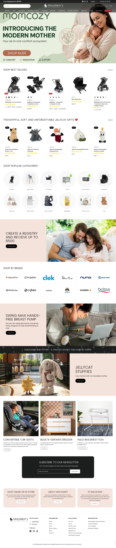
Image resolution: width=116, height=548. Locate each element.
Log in (70, 523)
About (50, 523)
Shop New (7, 449)
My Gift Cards (72, 526)
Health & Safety (73, 11)
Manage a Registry (93, 528)
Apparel (84, 11)
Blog (50, 530)
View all (110, 70)
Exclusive (99, 11)
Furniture (22, 11)
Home (50, 521)
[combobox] (17, 6)
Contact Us (95, 503)
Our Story (58, 501)
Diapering (61, 11)
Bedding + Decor (33, 11)
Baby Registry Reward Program (96, 521)
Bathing (53, 11)
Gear (14, 11)
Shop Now (11, 333)
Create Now (11, 246)
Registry (108, 10)
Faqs (50, 526)
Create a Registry (93, 523)
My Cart (71, 521)
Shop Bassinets (82, 448)
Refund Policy (72, 528)
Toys (91, 11)
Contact (51, 533)
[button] (10, 104)
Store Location (21, 501)
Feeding (45, 11)
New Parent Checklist (74, 535)
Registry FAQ (72, 530)
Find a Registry (92, 526)
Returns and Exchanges (75, 533)
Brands (7, 11)
